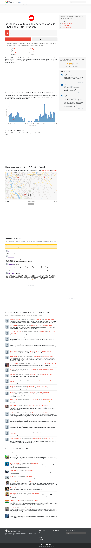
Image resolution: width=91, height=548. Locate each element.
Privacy (43, 2)
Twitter (54, 532)
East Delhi (47, 170)
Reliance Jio (18, 4)
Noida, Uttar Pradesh (49, 319)
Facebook (55, 535)
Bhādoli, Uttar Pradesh (46, 325)
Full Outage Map (45, 39)
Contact (49, 2)
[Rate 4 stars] (74, 64)
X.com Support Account (67, 23)
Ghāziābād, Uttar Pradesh (49, 412)
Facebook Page (65, 25)
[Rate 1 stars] (68, 64)
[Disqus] (31, 265)
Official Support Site (66, 27)
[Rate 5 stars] (77, 64)
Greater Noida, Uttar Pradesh (49, 344)
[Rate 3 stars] (72, 64)
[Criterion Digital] (45, 544)
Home (26, 2)
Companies (32, 2)
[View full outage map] (31, 185)
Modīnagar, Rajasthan (45, 338)
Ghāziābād (54, 170)
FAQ (38, 2)
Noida (42, 170)
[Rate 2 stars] (70, 64)
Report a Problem (19, 39)
